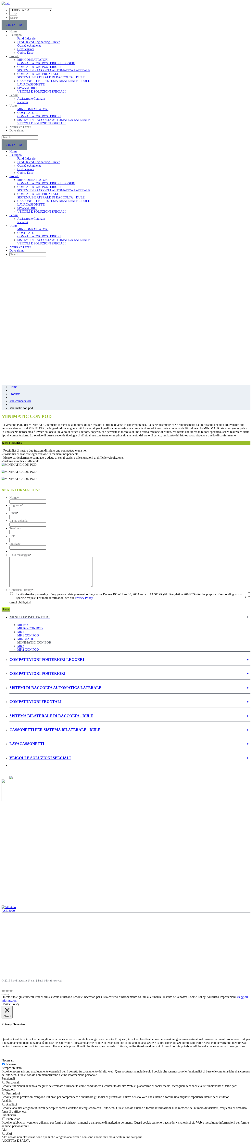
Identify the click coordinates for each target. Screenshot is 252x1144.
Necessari (12, 1064)
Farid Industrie (26, 38)
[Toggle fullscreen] (7, 991)
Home (13, 31)
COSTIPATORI (27, 112)
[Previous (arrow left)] (3, 994)
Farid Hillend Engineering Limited (38, 42)
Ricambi (22, 102)
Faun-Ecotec (9, 971)
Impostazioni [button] (228, 997)
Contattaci (8, 882)
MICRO (22, 624)
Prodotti (14, 56)
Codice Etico (25, 52)
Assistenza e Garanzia (31, 98)
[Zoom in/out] (11, 991)
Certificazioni (25, 49)
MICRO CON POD (30, 628)
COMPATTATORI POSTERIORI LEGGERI (46, 63)
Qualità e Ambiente (29, 45)
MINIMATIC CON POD (34, 642)
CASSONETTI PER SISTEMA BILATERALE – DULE (53, 81)
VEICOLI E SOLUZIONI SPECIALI (41, 91)
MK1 (20, 632)
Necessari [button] (8, 1060)
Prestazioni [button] (8, 1089)
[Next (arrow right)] (7, 994)
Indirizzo (14, 543)
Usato (13, 105)
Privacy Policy (84, 598)
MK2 (20, 646)
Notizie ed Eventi (20, 127)
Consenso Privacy (21, 589)
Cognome (16, 505)
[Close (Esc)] (3, 991)
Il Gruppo (15, 35)
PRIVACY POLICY (13, 964)
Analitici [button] (7, 1100)
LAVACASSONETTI (31, 84)
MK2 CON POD (28, 649)
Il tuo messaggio (20, 554)
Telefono (14, 528)
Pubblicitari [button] (9, 1115)
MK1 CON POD (28, 635)
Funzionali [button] (8, 1078)
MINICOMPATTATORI (32, 59)
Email (13, 513)
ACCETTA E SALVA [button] (16, 1140)
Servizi (13, 95)
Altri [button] (4, 1129)
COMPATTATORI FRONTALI (37, 73)
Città (12, 536)
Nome (14, 497)
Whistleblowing (11, 885)
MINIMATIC (25, 639)
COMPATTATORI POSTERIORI (39, 66)
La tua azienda (18, 520)
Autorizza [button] (213, 997)
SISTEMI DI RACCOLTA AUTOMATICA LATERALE (53, 70)
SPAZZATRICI (27, 88)
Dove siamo (16, 130)
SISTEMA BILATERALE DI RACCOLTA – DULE (51, 77)
